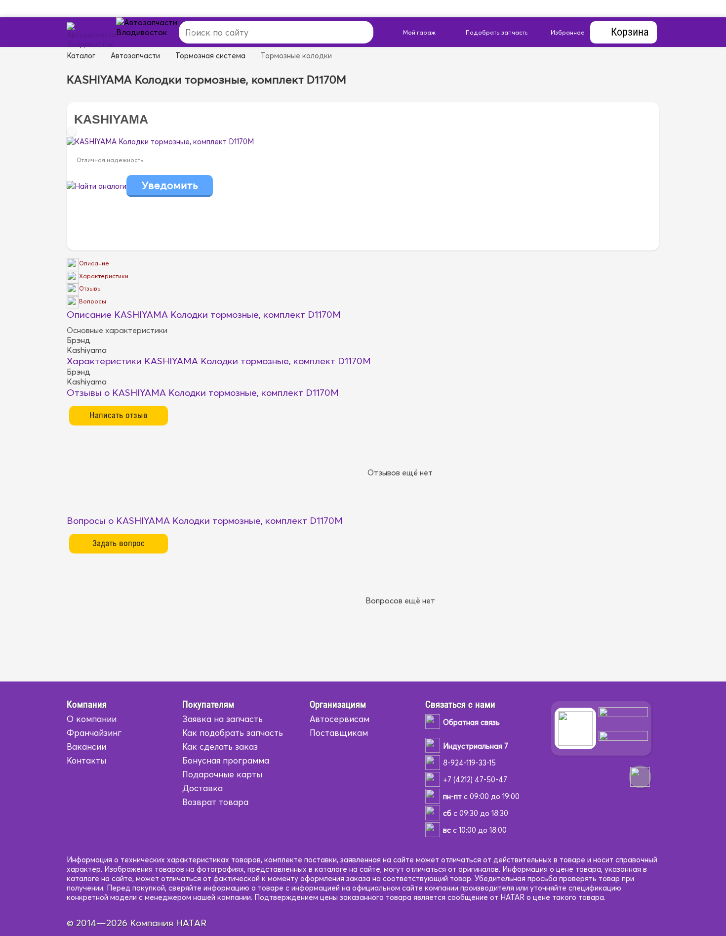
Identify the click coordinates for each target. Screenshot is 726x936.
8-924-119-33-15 (469, 762)
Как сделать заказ (220, 746)
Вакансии (86, 746)
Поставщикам (339, 732)
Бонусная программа (225, 760)
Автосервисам (339, 719)
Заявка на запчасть (222, 719)
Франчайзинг (94, 732)
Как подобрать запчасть (232, 732)
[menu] (158, 32)
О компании (92, 719)
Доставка (202, 788)
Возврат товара (215, 802)
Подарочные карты (222, 774)
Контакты (86, 760)
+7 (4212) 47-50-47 (475, 779)
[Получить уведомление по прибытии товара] (169, 186)
